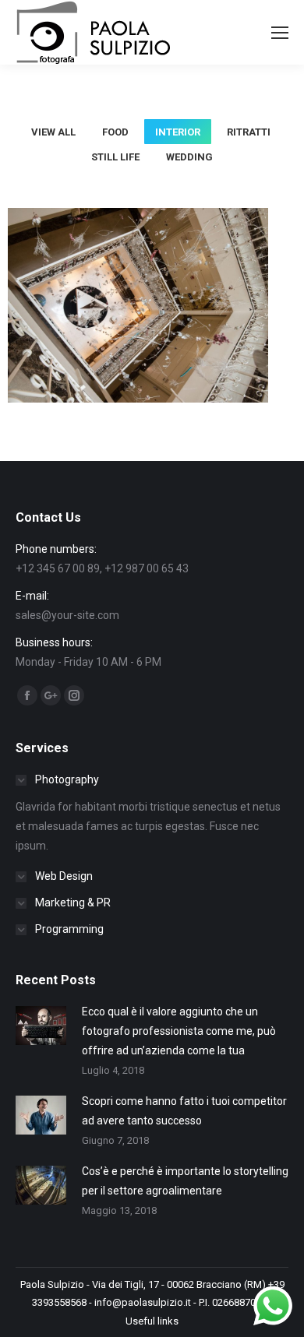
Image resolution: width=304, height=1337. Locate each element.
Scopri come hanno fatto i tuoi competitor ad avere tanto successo (184, 1111)
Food (115, 132)
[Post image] (41, 1025)
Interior (177, 132)
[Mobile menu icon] (279, 32)
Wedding (189, 157)
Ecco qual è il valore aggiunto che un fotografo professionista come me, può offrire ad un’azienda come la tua (179, 1031)
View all (53, 132)
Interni (138, 336)
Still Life (115, 157)
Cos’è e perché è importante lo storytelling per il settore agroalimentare (185, 1181)
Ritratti (248, 132)
